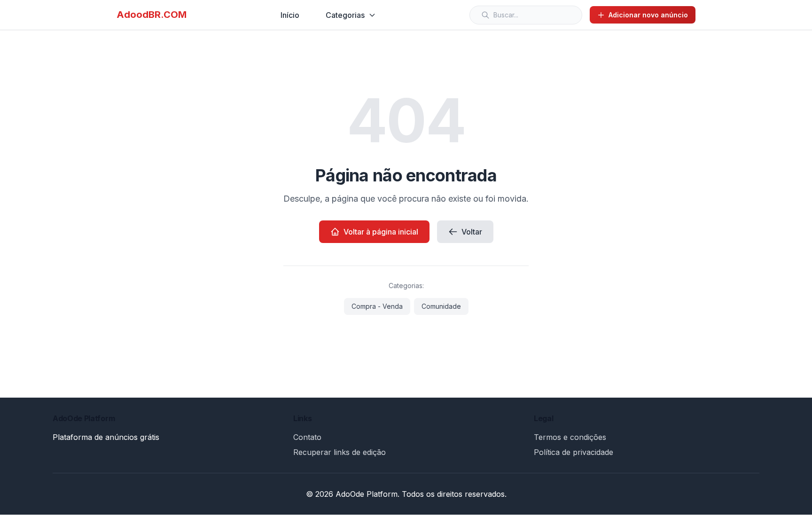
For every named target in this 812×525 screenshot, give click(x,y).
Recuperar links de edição (339, 452)
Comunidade (441, 306)
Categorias (345, 15)
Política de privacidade (573, 452)
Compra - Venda (377, 306)
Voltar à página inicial (381, 231)
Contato (307, 437)
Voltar (471, 231)
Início (290, 15)
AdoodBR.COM (152, 14)
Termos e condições (570, 437)
